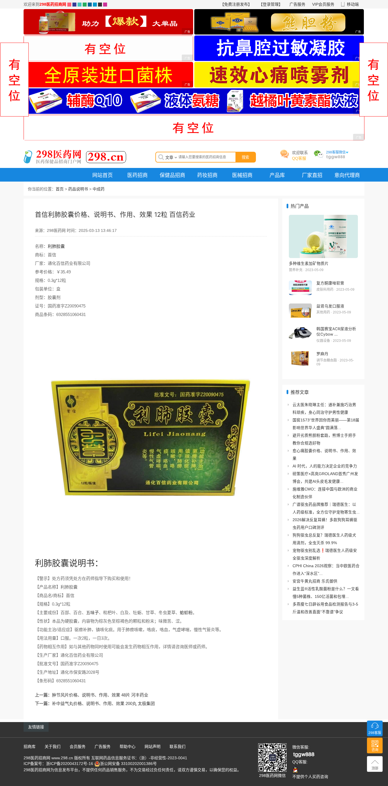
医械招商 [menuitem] (242, 175)
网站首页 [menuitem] (102, 175)
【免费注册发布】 (236, 4)
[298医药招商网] (75, 156)
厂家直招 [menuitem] (312, 175)
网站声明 (152, 746)
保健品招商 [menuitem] (172, 175)
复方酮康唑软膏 (330, 283)
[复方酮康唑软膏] (300, 287)
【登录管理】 (271, 4)
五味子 (92, 612)
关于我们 (53, 746)
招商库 (30, 746)
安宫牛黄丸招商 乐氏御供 (315, 581)
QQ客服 (299, 158)
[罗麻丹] (300, 358)
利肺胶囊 (56, 246)
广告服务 (297, 4)
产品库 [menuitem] (277, 175)
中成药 (99, 189)
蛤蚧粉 (186, 612)
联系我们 (177, 746)
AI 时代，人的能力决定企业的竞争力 (325, 466)
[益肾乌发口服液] (300, 310)
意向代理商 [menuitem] (347, 175)
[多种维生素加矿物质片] (323, 236)
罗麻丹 (322, 354)
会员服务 (77, 746)
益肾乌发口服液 (330, 306)
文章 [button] (169, 157)
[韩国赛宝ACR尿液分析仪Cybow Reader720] (300, 333)
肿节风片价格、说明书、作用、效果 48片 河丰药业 (100, 695)
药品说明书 (78, 189)
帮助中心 (127, 746)
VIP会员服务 (323, 4)
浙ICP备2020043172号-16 (69, 763)
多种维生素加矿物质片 (309, 263)
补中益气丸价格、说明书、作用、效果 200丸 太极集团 (103, 703)
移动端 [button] (353, 4)
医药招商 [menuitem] (137, 175)
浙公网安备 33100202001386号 (128, 763)
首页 (60, 189)
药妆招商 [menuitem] (207, 175)
